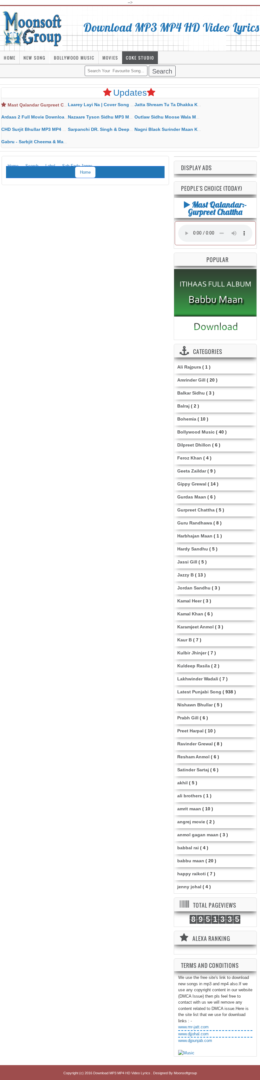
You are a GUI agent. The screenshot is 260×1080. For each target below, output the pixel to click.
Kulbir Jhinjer (191, 652)
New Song (34, 58)
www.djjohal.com (193, 1034)
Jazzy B (185, 574)
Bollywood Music (74, 58)
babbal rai (188, 847)
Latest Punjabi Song (199, 691)
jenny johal (189, 886)
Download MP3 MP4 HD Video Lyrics (171, 27)
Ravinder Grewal (195, 743)
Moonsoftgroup (185, 1073)
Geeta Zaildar (191, 470)
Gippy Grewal (191, 483)
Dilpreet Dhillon (194, 444)
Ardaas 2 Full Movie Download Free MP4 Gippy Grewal (60, 116)
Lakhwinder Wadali (197, 678)
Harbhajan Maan (194, 535)
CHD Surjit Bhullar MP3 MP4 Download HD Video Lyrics (60, 129)
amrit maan (189, 808)
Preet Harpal (190, 730)
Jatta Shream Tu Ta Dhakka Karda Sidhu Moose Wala (191, 104)
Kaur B (184, 639)
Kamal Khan (190, 613)
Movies (110, 58)
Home (10, 58)
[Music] (186, 1053)
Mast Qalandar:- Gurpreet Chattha (217, 208)
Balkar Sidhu (191, 392)
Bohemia (186, 418)
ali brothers (189, 795)
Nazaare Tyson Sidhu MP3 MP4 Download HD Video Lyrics (130, 116)
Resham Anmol (193, 756)
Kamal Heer (189, 600)
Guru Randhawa (194, 522)
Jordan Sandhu (194, 587)
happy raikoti (191, 873)
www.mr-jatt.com (193, 1027)
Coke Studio (140, 58)
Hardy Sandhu (192, 548)
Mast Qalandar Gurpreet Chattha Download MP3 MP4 (65, 104)
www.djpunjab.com (195, 1040)
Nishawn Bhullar (195, 704)
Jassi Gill (187, 561)
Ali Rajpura (189, 367)
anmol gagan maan (197, 834)
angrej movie (191, 821)
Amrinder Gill (191, 379)
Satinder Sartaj (193, 769)
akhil (182, 782)
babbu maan (190, 860)
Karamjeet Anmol (195, 626)
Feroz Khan (189, 457)
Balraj (183, 405)
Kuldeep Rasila (193, 665)
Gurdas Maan (191, 496)
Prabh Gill (187, 717)
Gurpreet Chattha (196, 509)
